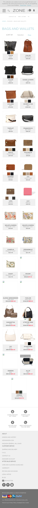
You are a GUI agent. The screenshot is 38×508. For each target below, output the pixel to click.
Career (27, 502)
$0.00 (28, 10)
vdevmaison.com (8, 440)
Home (4, 21)
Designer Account (8, 459)
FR (28, 16)
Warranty (5, 468)
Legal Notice (6, 474)
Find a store (22, 16)
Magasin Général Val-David (11, 443)
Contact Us (12, 16)
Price (29, 35)
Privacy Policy (13, 502)
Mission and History (9, 437)
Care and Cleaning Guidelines (12, 465)
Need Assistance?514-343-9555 (25, 426)
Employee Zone (21, 502)
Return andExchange (12, 426)
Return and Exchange (10, 471)
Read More (23, 5)
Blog (4, 477)
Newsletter (9, 481)
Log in (34, 10)
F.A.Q (3, 452)
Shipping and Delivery (25, 415)
